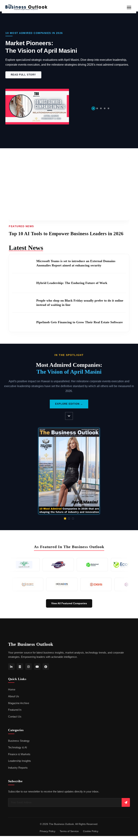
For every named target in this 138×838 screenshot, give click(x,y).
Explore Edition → (69, 399)
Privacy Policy (47, 826)
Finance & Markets (19, 749)
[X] (20, 662)
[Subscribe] (126, 797)
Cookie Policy (90, 826)
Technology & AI (17, 742)
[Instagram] (28, 662)
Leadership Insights (19, 756)
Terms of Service (69, 826)
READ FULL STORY (23, 74)
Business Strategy (19, 735)
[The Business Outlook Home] (26, 7)
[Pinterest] (46, 662)
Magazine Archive (18, 698)
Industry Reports (18, 762)
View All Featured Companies (69, 598)
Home (11, 684)
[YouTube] (37, 662)
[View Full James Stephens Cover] (69, 466)
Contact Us (14, 711)
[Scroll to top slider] (69, 411)
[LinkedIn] (11, 662)
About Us (13, 691)
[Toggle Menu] (129, 7)
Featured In (14, 705)
